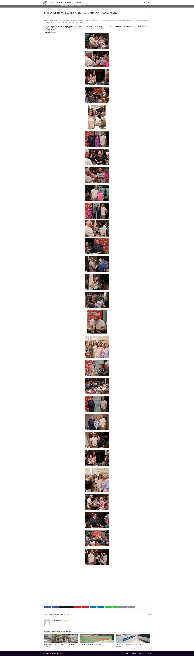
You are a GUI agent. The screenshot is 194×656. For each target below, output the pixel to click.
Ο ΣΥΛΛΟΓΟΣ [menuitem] (59, 2)
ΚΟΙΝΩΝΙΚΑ (53, 9)
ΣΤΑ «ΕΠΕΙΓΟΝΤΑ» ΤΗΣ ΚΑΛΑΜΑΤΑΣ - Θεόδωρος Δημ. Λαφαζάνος (130, 645)
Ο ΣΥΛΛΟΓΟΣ (133, 653)
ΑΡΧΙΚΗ (127, 653)
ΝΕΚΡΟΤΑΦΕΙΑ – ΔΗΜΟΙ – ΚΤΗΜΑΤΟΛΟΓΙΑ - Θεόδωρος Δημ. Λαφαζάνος (60, 645)
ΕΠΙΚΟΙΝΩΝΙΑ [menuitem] (77, 2)
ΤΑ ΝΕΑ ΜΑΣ (141, 653)
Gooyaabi (61, 653)
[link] (70, 577)
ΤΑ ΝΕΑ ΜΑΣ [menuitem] (68, 2)
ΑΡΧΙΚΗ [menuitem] (52, 2)
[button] (91, 28)
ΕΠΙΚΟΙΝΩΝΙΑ (148, 653)
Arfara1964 (65, 620)
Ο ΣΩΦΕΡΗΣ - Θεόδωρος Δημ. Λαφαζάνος (91, 644)
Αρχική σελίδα (47, 9)
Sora (49, 653)
